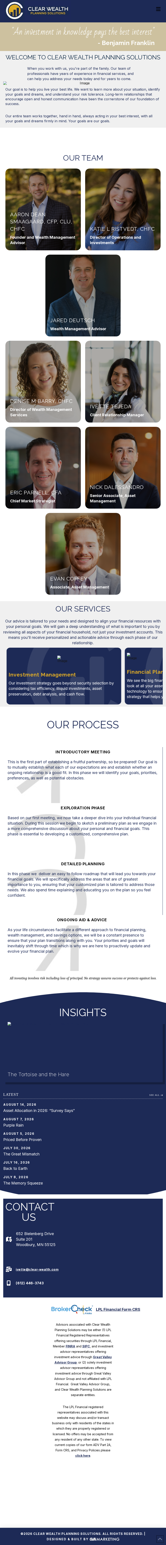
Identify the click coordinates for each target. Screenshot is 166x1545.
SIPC (86, 1346)
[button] (158, 9)
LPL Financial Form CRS (118, 1309)
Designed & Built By (68, 1539)
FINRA (70, 1346)
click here (82, 1455)
